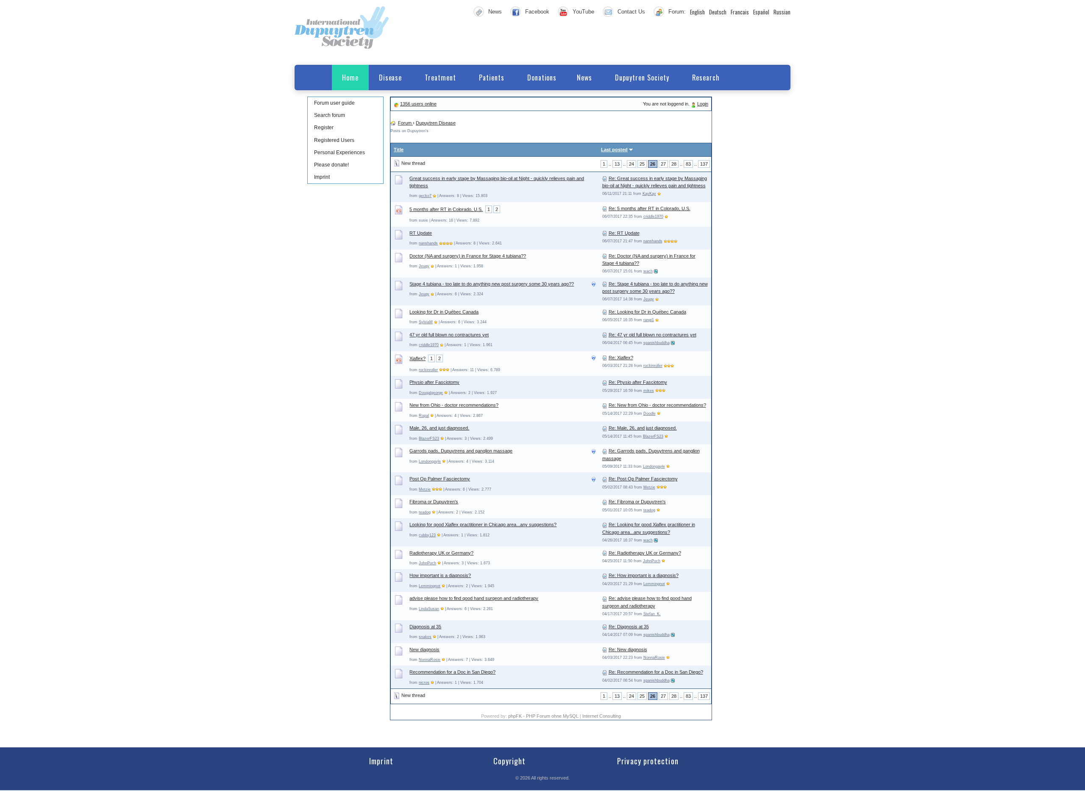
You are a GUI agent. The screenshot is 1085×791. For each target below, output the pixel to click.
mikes (648, 391)
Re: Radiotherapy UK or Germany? (645, 552)
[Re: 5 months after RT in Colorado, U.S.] (604, 208)
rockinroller (428, 370)
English (697, 12)
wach (648, 271)
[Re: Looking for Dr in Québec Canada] (604, 311)
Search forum (329, 115)
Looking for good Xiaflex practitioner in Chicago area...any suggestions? (482, 524)
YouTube (583, 11)
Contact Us (631, 11)
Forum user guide (334, 103)
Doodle (649, 413)
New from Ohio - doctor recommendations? (453, 405)
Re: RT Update (624, 233)
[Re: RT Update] (604, 233)
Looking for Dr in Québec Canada (444, 311)
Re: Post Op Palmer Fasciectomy (643, 478)
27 (663, 164)
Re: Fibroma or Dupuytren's (637, 501)
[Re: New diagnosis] (604, 649)
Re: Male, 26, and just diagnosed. (643, 427)
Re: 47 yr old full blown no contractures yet (652, 334)
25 (642, 164)
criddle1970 (653, 216)
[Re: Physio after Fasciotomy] (604, 382)
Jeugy (424, 266)
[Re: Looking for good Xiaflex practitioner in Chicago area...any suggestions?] (604, 524)
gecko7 (425, 196)
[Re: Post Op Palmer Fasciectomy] (604, 478)
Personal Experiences (339, 152)
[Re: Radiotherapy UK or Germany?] (604, 552)
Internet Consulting (601, 716)
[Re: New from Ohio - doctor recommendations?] (604, 405)
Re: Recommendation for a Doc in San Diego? (656, 671)
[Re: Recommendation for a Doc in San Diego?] (604, 671)
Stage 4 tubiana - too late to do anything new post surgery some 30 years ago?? (491, 283)
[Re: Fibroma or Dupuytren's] (604, 501)
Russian (781, 12)
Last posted (614, 149)
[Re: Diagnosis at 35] (604, 626)
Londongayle (430, 461)
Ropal (424, 416)
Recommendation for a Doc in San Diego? (452, 671)
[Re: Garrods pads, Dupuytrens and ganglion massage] (604, 450)
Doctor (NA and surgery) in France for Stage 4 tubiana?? (467, 255)
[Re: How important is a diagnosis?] (604, 575)
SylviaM (426, 322)
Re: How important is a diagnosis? (644, 575)
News (495, 11)
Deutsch (717, 12)
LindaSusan (429, 609)
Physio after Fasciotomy (434, 382)
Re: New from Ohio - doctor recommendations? (657, 405)
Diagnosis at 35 (425, 626)
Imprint (322, 177)
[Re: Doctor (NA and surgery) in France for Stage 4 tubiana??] (604, 255)
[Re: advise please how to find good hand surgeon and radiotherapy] (604, 598)
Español (761, 12)
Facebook (537, 11)
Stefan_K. (652, 614)
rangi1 (648, 320)
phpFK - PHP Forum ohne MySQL (544, 716)
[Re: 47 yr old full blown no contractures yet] (604, 334)
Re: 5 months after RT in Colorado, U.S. (649, 208)
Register (324, 127)
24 (631, 164)
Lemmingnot (429, 586)
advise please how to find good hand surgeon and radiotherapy (473, 598)
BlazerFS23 (429, 438)
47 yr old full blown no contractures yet (449, 334)
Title (398, 149)
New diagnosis (424, 649)
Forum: (677, 11)
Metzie (425, 489)
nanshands (428, 243)
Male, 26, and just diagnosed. (439, 427)
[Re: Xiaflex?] (604, 357)
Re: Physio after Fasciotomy (638, 382)
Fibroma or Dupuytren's (433, 501)
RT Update (420, 233)
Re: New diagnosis (628, 649)
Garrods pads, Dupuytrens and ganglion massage (460, 450)
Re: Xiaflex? (621, 357)
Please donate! (331, 165)
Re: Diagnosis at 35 (629, 626)
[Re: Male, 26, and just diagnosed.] (604, 427)
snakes (425, 637)
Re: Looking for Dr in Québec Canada (647, 311)
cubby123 (427, 535)
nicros (424, 682)
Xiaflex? (417, 358)
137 (704, 164)
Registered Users (334, 140)
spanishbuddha (656, 343)
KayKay (649, 194)
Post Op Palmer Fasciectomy (439, 478)
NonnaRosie (429, 660)
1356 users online (418, 103)
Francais (740, 12)
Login (702, 103)
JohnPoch (427, 563)
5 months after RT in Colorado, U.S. (446, 209)
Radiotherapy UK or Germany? (441, 552)
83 (688, 164)
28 (673, 164)
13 (617, 164)
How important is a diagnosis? (440, 575)
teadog (425, 512)
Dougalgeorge (431, 393)
